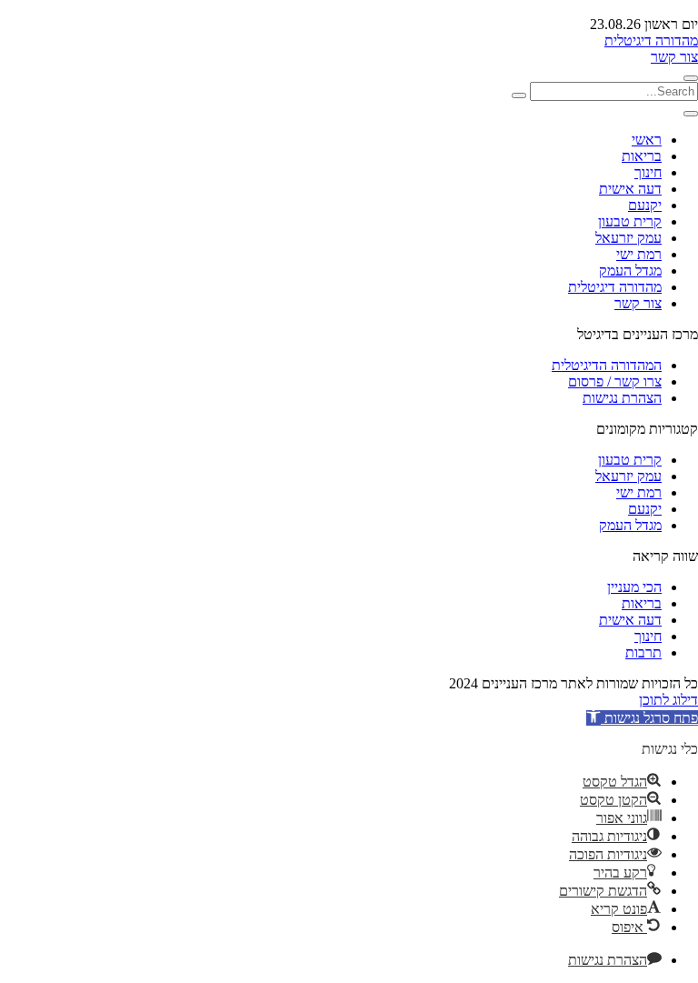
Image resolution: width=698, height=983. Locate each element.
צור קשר (674, 57)
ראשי (647, 139)
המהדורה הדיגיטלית (607, 365)
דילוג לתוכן (668, 699)
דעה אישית (630, 188)
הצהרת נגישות (622, 398)
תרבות (643, 652)
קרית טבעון (630, 221)
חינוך (648, 172)
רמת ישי (639, 254)
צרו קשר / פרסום (615, 381)
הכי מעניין (634, 587)
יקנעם (645, 205)
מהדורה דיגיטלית (651, 40)
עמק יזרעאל (628, 238)
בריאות (642, 156)
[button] (642, 718)
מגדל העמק (630, 270)
